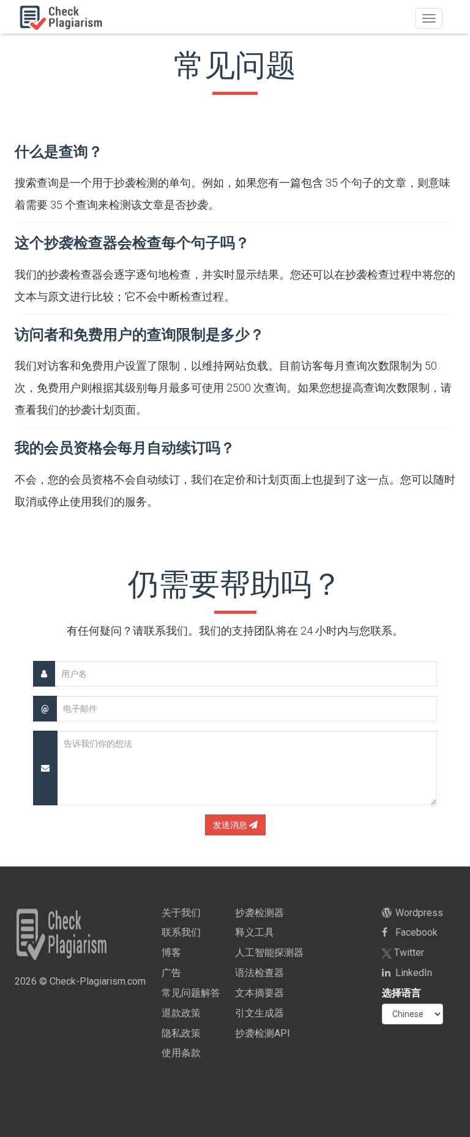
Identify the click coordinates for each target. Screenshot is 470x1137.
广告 (171, 973)
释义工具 (254, 932)
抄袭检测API (262, 1033)
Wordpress (418, 913)
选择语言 (401, 993)
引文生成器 (259, 1013)
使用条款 (181, 1053)
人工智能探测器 (269, 952)
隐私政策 (181, 1033)
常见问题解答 (191, 993)
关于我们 (181, 913)
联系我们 (181, 932)
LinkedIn (412, 973)
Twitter (408, 952)
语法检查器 (259, 973)
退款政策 (181, 1013)
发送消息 (231, 825)
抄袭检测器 (259, 913)
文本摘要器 (259, 993)
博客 (171, 952)
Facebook (415, 932)
